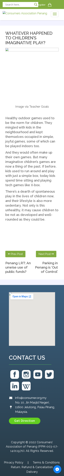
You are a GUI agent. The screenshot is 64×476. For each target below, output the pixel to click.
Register (41, 5)
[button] (24, 421)
